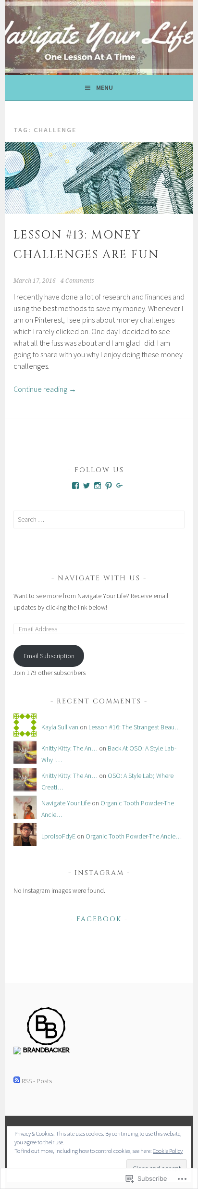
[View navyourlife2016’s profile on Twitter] (86, 485)
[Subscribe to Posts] (16, 1080)
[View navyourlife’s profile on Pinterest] (108, 485)
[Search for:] (99, 519)
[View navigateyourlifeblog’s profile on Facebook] (75, 485)
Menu (104, 87)
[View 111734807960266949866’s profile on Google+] (120, 485)
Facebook (99, 919)
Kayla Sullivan (59, 727)
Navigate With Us (99, 578)
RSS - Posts (37, 1080)
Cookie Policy (168, 1150)
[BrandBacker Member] (47, 1052)
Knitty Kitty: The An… (69, 748)
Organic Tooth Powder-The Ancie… (134, 836)
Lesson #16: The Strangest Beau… (134, 727)
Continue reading (44, 389)
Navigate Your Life (65, 803)
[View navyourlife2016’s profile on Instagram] (97, 485)
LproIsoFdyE (58, 836)
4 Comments (77, 280)
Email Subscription (49, 655)
